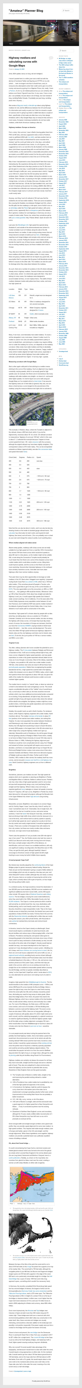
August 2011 (62, 312)
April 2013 (62, 283)
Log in (61, 359)
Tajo (37, 1310)
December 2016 (63, 196)
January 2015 (63, 240)
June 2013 (62, 278)
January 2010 (63, 331)
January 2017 (63, 194)
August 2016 (62, 202)
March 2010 (62, 327)
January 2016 (63, 215)
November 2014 (63, 245)
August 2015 (62, 225)
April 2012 (62, 306)
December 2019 (63, 151)
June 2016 (62, 204)
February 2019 (63, 162)
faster (24, 814)
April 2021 (62, 143)
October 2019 (63, 156)
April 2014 (62, 259)
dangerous (34, 210)
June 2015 (62, 230)
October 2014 (63, 247)
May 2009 (62, 344)
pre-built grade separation (17, 667)
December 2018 (63, 164)
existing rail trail (47, 1043)
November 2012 (63, 293)
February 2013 (63, 287)
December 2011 (63, 308)
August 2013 (62, 274)
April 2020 (62, 145)
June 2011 (62, 316)
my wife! (31, 137)
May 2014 (62, 257)
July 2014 (62, 253)
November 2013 (63, 270)
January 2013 (63, 289)
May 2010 (62, 323)
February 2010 (63, 329)
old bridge (14, 208)
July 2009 (62, 340)
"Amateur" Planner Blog (26, 10)
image (29, 1266)
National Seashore (37, 894)
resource (35, 442)
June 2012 (62, 302)
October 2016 (63, 198)
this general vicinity (20, 1257)
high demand (34, 796)
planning (13, 1055)
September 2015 (64, 223)
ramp (23, 789)
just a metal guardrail (18, 217)
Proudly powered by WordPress (41, 1381)
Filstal (26, 208)
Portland (11, 321)
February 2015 (63, 238)
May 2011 (62, 319)
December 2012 (63, 291)
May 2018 (62, 170)
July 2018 (62, 168)
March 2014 (62, 261)
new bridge (33, 1332)
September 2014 (64, 249)
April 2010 (62, 325)
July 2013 (62, 276)
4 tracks (40, 310)
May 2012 (62, 304)
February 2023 (63, 134)
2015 (50, 972)
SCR (10, 589)
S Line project (27, 650)
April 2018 (62, 173)
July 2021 (62, 139)
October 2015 (63, 221)
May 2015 (62, 232)
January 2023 (63, 137)
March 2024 (62, 128)
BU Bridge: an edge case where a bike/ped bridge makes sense (66, 60)
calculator (12, 533)
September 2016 (64, 200)
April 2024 (62, 126)
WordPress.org (63, 365)
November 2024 (63, 122)
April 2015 (62, 234)
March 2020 (62, 147)
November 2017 (63, 179)
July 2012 (62, 300)
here (37, 235)
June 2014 (62, 255)
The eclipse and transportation (65, 110)
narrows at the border (36, 716)
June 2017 (62, 187)
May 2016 (62, 206)
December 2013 (63, 268)
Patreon (12, 91)
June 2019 (62, 160)
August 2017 (62, 183)
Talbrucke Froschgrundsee (17, 1293)
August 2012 (62, 297)
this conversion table (45, 449)
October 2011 (63, 310)
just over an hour (36, 1026)
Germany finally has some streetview (34, 1291)
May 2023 (62, 132)
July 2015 (62, 228)
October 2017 (63, 181)
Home (11, 44)
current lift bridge (39, 1337)
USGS (51, 1210)
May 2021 (62, 141)
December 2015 (63, 217)
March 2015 (62, 236)
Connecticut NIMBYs (24, 626)
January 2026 (63, 120)
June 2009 (62, 342)
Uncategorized (18, 1371)
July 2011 (62, 314)
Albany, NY (12, 318)
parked (14, 921)
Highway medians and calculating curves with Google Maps (23, 61)
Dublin (32, 314)
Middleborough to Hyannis (37, 982)
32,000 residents (14, 901)
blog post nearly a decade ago (27, 105)
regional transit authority (16, 955)
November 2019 (63, 154)
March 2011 (62, 321)
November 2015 (63, 219)
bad (12, 635)
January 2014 (63, 266)
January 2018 (63, 177)
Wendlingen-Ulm (23, 225)
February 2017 (63, 192)
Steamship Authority (20, 916)
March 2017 (62, 189)
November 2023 (63, 130)
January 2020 (63, 149)
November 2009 (63, 333)
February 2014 (63, 264)
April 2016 (62, 208)
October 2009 (63, 335)
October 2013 (63, 272)
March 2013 (62, 285)
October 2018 (63, 166)
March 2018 (62, 175)
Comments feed (64, 363)
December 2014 (63, 242)
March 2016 (62, 211)
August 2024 (62, 124)
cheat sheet (38, 381)
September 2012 (64, 295)
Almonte (30, 1310)
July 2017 (62, 185)
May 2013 (62, 280)
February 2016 (63, 213)
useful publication (14, 1158)
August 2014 (62, 251)
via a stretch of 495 (31, 582)
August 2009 (62, 338)
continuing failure (39, 865)
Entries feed (62, 361)
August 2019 (62, 158)
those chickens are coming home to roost (32, 950)
